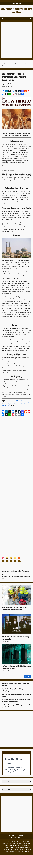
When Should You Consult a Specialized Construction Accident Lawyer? (14, 608)
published (11, 401)
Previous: (15, 570)
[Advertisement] (16, 40)
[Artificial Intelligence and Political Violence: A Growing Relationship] (16, 654)
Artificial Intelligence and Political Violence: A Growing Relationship (16, 667)
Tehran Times (20, 401)
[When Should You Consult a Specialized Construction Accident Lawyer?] (16, 595)
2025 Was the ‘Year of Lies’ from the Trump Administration (15, 637)
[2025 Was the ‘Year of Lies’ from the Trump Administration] (16, 624)
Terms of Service (11, 835)
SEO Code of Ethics (16, 837)
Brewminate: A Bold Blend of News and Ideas (16, 10)
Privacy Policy (22, 835)
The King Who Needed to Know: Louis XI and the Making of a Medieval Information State (16, 701)
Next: (16, 576)
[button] (2, 18)
